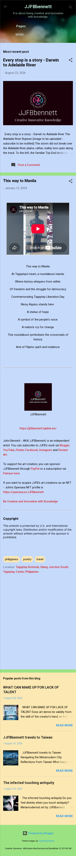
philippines (11, 559)
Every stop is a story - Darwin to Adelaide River (31, 62)
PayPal (35, 468)
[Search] (70, 8)
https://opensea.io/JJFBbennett (24, 492)
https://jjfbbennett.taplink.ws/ (38, 428)
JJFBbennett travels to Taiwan (27, 737)
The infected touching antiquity (28, 783)
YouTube (8, 450)
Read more (64, 725)
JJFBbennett (38, 6)
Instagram (46, 450)
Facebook (31, 450)
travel (39, 559)
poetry (27, 559)
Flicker (20, 450)
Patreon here (11, 473)
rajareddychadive (46, 841)
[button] (70, 61)
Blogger (64, 445)
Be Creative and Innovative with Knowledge (30, 501)
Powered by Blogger (40, 833)
